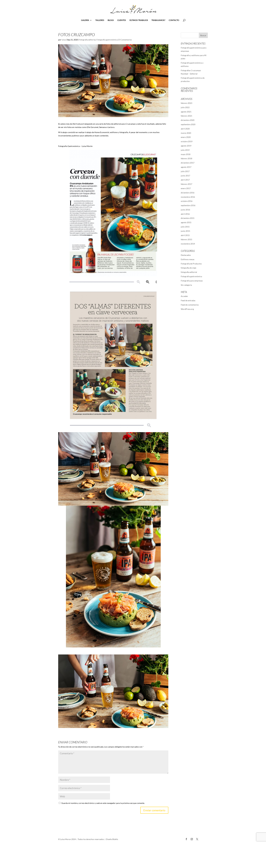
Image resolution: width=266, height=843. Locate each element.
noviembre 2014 (188, 244)
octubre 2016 (186, 201)
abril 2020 (185, 128)
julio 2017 (185, 171)
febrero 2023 (186, 103)
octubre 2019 (186, 141)
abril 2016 (185, 214)
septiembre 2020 (188, 124)
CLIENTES (121, 20)
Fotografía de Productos (191, 263)
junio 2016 (185, 209)
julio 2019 (185, 150)
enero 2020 (186, 137)
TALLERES (99, 20)
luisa (64, 39)
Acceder (184, 296)
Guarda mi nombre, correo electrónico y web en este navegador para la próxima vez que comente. (103, 803)
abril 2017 (185, 180)
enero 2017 (186, 188)
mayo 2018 (185, 154)
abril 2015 (185, 235)
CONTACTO (174, 20)
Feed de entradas (188, 300)
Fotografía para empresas (192, 280)
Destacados (186, 255)
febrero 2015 (186, 239)
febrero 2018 (186, 158)
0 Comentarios (125, 39)
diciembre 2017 (187, 163)
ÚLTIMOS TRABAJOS (138, 20)
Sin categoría (186, 285)
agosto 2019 (186, 146)
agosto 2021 (186, 111)
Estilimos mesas (187, 259)
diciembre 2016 (187, 192)
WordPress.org (187, 309)
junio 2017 (185, 175)
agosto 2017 (186, 167)
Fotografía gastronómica (107, 39)
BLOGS (111, 20)
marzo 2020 (186, 133)
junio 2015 (185, 231)
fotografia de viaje (188, 268)
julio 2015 (185, 226)
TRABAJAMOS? (158, 20)
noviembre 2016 (188, 197)
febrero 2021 (186, 116)
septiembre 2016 (188, 205)
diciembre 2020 (187, 120)
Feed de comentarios (190, 305)
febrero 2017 (186, 184)
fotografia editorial (87, 39)
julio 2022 (185, 107)
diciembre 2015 (187, 218)
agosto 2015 (186, 222)
